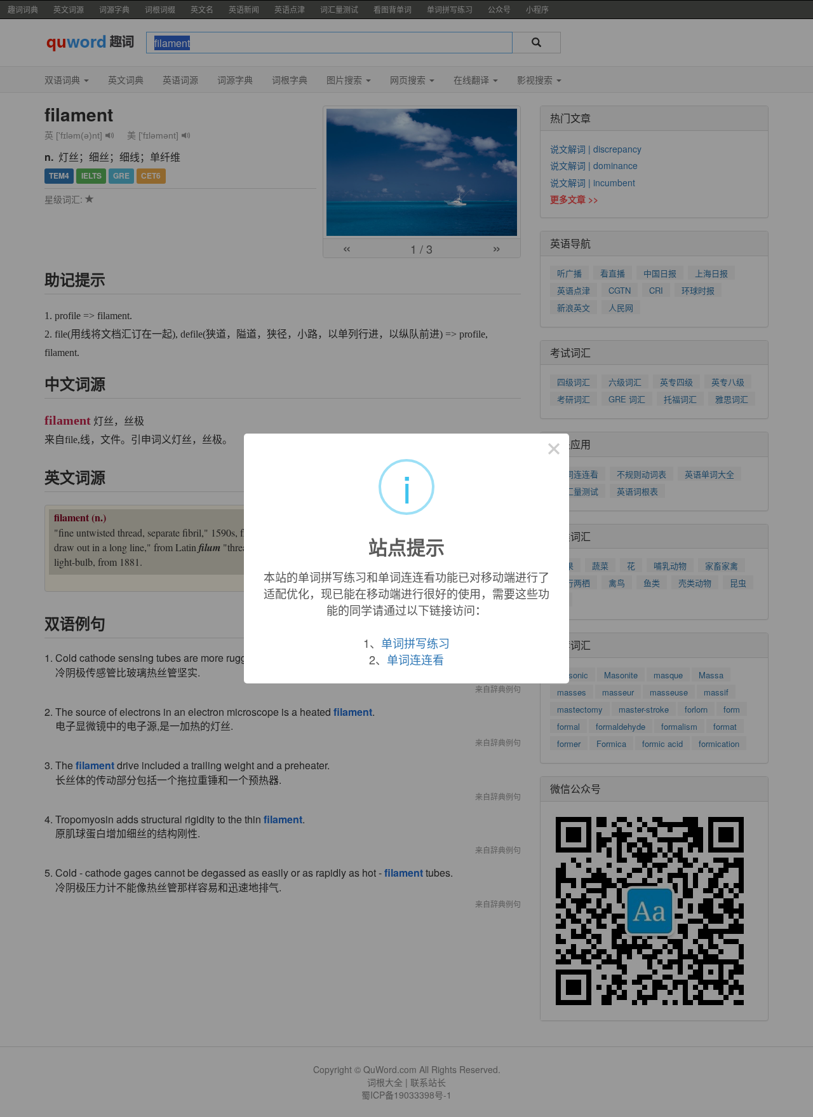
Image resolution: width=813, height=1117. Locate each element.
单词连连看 (415, 659)
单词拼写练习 (415, 642)
